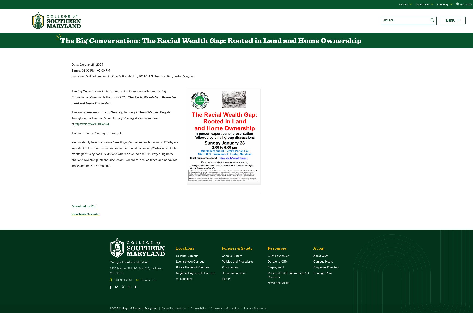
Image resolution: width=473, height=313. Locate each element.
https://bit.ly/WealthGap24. (92, 124)
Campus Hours (323, 261)
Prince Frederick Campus (193, 267)
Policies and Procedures (238, 261)
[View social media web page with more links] (136, 287)
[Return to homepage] (57, 28)
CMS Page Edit (10, 226)
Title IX (226, 278)
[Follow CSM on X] (124, 287)
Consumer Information (225, 308)
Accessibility (198, 308)
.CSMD (466, 4)
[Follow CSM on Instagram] (118, 287)
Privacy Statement (255, 308)
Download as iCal (84, 206)
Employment (276, 267)
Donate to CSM (278, 261)
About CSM (320, 255)
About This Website (173, 308)
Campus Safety (232, 255)
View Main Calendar (86, 214)
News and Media (279, 282)
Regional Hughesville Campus (195, 273)
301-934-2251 (123, 280)
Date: (75, 64)
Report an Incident (234, 273)
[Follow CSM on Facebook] (112, 287)
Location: (78, 76)
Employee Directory (326, 267)
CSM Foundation (279, 255)
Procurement (230, 267)
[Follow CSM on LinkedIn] (131, 287)
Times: (76, 70)
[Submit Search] (433, 20)
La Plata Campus (187, 255)
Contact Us (149, 280)
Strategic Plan (322, 273)
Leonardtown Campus (190, 261)
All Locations (184, 278)
